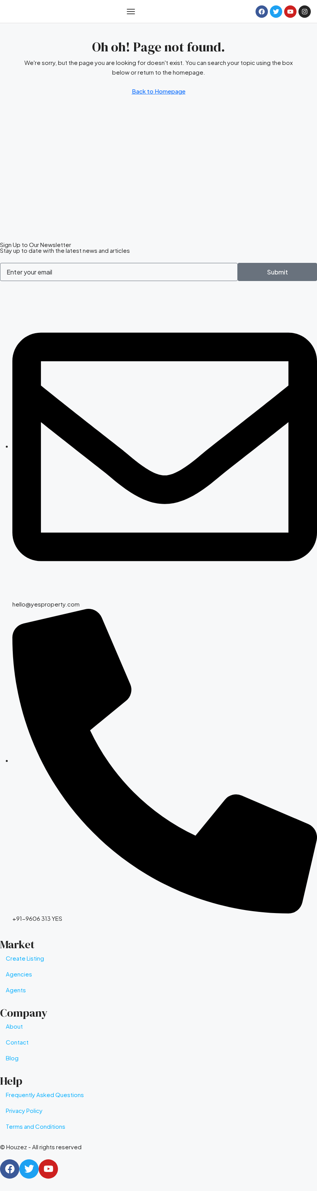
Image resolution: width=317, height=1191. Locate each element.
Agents (16, 989)
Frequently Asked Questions (45, 1094)
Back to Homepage (159, 91)
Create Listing (25, 958)
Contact (17, 1042)
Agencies (19, 974)
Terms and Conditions (35, 1126)
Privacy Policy (24, 1110)
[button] (130, 12)
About (14, 1026)
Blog (12, 1058)
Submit (277, 272)
